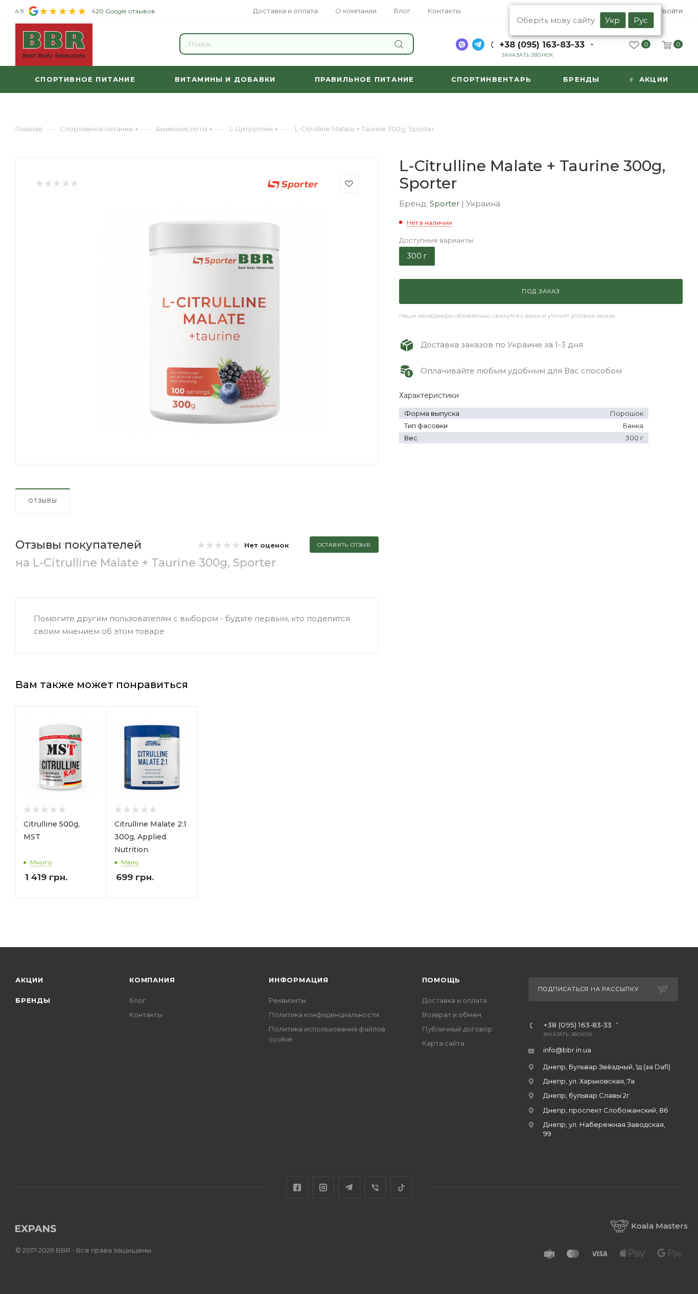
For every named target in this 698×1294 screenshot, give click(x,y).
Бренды (33, 1000)
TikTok (401, 1187)
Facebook (297, 1187)
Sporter (445, 203)
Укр (612, 20)
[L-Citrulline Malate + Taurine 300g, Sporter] (214, 320)
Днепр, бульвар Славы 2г (586, 1095)
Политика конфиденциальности (324, 1014)
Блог (137, 1000)
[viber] (462, 44)
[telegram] (478, 44)
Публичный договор (457, 1029)
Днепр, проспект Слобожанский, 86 (605, 1110)
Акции (29, 980)
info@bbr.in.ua (567, 1050)
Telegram (349, 1187)
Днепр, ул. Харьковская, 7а (589, 1081)
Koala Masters (659, 1226)
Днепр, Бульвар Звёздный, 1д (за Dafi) (606, 1067)
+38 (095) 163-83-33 (542, 45)
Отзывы (42, 500)
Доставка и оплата (454, 1000)
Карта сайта (443, 1043)
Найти (400, 44)
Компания (152, 980)
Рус (641, 20)
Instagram (323, 1187)
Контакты (145, 1014)
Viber (375, 1187)
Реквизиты (287, 1000)
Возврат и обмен (451, 1014)
